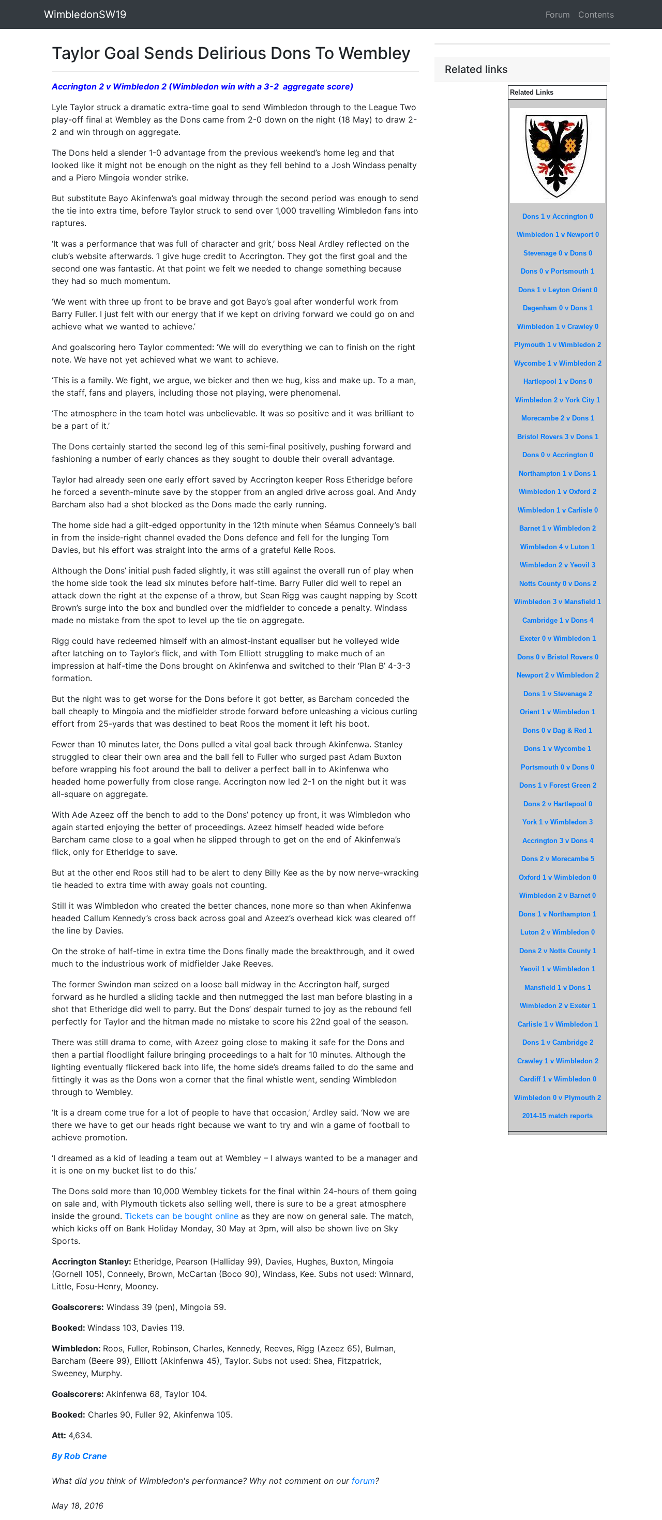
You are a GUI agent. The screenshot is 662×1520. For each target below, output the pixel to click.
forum (363, 1481)
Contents (596, 14)
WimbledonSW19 (85, 14)
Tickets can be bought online (181, 1216)
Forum (558, 14)
